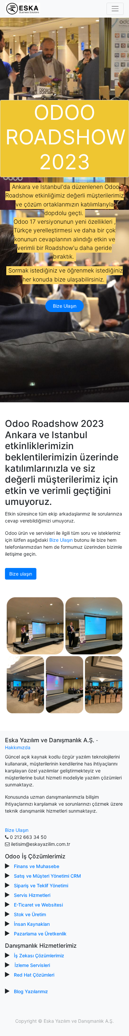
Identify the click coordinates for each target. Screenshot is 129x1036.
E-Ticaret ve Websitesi (38, 905)
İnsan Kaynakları (32, 924)
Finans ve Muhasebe (36, 866)
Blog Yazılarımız (31, 991)
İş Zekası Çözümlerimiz (39, 955)
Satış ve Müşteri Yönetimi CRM (47, 876)
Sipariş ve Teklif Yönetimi (41, 885)
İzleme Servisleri (32, 965)
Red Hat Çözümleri (34, 975)
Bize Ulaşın (64, 306)
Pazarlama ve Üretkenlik (40, 933)
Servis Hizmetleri (32, 895)
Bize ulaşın (20, 574)
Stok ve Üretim (30, 914)
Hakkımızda (17, 747)
